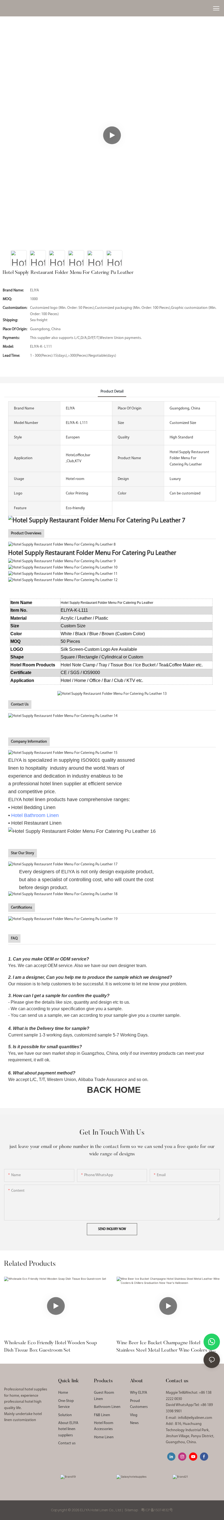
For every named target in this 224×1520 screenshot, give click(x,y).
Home (63, 1393)
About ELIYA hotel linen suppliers (68, 1429)
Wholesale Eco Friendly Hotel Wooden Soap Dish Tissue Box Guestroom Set (50, 1347)
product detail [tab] (112, 391)
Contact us (67, 1443)
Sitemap (131, 1510)
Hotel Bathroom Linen (35, 815)
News (134, 1423)
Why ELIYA (138, 1393)
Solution (65, 1415)
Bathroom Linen (107, 1407)
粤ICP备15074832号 (157, 1510)
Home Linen (104, 1437)
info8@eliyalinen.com (195, 1418)
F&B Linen (102, 1415)
